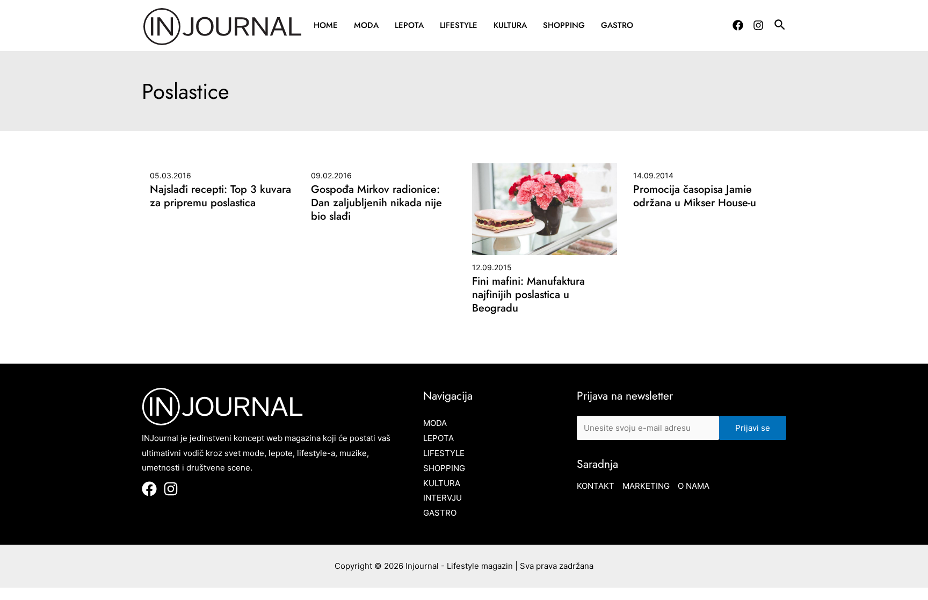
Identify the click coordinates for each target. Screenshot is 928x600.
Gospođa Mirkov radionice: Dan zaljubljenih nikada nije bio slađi (376, 203)
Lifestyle (458, 25)
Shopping (564, 25)
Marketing (646, 486)
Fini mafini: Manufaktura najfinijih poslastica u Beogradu (528, 294)
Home (326, 25)
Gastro (617, 25)
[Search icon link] (780, 26)
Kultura (510, 25)
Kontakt (595, 486)
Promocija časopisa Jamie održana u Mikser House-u (694, 196)
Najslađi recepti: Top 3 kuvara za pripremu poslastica (220, 196)
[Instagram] (758, 25)
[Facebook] (738, 25)
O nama (693, 486)
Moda (366, 25)
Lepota (409, 25)
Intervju (442, 498)
